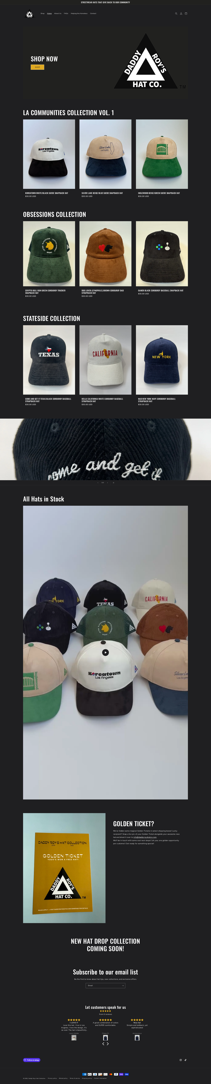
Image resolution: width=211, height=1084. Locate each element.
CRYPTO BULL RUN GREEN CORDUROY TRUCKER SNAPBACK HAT (45, 291)
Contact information (100, 1078)
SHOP (37, 67)
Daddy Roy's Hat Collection (36, 1078)
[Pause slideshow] (113, 482)
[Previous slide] (97, 482)
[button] (176, 13)
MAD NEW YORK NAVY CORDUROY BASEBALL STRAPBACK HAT (157, 400)
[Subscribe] (122, 985)
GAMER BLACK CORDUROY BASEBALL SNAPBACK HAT (160, 290)
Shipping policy (87, 1078)
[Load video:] (105, 653)
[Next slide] (107, 482)
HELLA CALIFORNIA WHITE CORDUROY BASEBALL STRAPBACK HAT (102, 400)
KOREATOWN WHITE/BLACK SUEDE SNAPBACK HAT (46, 193)
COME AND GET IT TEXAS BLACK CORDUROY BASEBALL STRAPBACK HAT (48, 400)
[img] (105, 1011)
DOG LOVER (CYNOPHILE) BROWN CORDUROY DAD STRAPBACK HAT (103, 291)
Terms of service (75, 1078)
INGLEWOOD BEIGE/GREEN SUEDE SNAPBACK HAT (159, 193)
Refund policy (63, 1078)
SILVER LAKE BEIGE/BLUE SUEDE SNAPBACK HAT (102, 193)
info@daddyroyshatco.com (145, 837)
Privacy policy (52, 1078)
